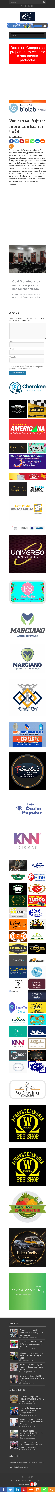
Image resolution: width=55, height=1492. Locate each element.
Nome (11, 341)
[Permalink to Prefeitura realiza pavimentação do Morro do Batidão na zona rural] (14, 1437)
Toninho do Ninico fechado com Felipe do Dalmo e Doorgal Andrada (30, 1410)
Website (12, 357)
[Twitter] (16, 141)
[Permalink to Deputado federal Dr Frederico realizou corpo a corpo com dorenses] (14, 1449)
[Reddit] (42, 141)
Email (11, 349)
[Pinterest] (21, 141)
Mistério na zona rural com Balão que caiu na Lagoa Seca (31, 1355)
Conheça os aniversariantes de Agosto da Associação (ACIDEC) (31, 1343)
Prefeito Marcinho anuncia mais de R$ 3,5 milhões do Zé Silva (31, 1421)
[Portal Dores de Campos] (27, 19)
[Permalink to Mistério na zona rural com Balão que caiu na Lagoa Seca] (14, 1359)
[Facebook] (11, 141)
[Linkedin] (37, 141)
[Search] (44, 2)
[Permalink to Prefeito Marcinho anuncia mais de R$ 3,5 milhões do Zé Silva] (14, 1426)
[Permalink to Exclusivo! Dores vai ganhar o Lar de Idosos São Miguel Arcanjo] (14, 1371)
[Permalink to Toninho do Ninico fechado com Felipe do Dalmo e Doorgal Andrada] (14, 1414)
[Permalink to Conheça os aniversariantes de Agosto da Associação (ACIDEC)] (14, 1348)
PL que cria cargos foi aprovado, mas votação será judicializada (31, 1332)
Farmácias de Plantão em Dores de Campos (27, 1463)
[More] (11, 146)
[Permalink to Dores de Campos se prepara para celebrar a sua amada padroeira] (14, 1403)
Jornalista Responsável (19, 1467)
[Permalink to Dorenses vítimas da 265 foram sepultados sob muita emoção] (14, 1382)
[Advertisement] (27, 83)
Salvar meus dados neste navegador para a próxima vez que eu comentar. (26, 368)
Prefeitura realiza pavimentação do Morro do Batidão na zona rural (31, 1433)
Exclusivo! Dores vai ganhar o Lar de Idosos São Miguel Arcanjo (31, 1366)
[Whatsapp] (32, 141)
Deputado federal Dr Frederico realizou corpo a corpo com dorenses (30, 1444)
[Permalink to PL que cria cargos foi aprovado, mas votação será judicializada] (14, 1336)
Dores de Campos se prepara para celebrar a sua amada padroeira (27, 54)
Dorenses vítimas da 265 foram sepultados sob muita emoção (31, 1378)
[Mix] (27, 141)
